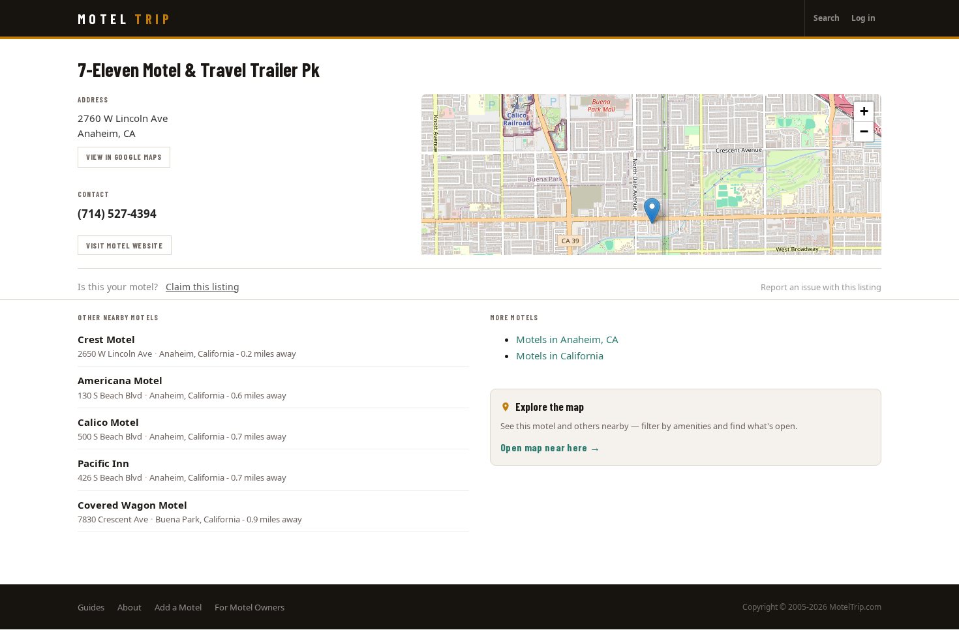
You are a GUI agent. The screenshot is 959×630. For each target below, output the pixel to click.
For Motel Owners (249, 607)
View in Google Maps (124, 156)
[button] (652, 211)
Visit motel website (124, 245)
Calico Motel (108, 421)
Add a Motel (178, 607)
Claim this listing (202, 286)
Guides (91, 607)
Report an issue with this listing (821, 287)
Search (827, 17)
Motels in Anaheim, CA (567, 339)
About (129, 607)
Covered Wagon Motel (132, 504)
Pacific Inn (103, 463)
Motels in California (559, 355)
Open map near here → (550, 447)
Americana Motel (120, 380)
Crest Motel (106, 339)
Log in (863, 17)
